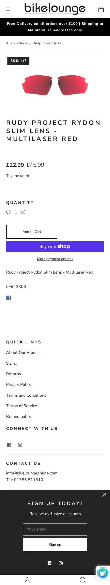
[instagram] (20, 444)
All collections (16, 43)
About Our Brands (23, 352)
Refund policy (18, 416)
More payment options (55, 258)
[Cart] (101, 9)
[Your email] (55, 529)
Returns (13, 374)
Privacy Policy (18, 384)
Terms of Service (21, 406)
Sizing (11, 363)
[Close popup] (104, 495)
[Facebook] (8, 297)
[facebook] (8, 444)
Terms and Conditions (26, 395)
